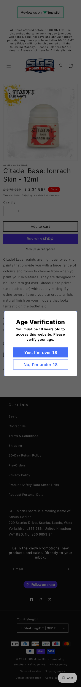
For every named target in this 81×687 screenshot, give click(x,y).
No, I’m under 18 (40, 364)
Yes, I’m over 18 (40, 352)
